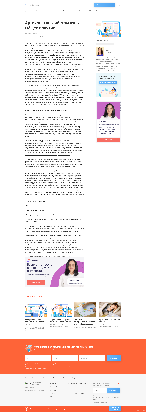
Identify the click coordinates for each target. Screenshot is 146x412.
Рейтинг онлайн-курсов (95, 11)
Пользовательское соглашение (51, 366)
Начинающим (54, 11)
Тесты (73, 11)
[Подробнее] (54, 272)
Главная (27, 378)
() (49, 95)
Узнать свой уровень (104, 5)
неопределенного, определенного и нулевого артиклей (52, 252)
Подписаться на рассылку (108, 82)
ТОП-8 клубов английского (76, 393)
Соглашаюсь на (39, 363)
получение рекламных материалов (71, 363)
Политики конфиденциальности (102, 366)
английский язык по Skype (59, 55)
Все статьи (53, 393)
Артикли (35, 327)
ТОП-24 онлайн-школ (56, 397)
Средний (66, 326)
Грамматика (28, 11)
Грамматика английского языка (41, 378)
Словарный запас (41, 11)
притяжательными (62, 141)
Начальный (28, 328)
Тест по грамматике (87, 327)
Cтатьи (65, 11)
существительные (108, 44)
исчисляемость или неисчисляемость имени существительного (47, 155)
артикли (98, 44)
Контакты (81, 11)
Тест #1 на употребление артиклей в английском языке (85, 321)
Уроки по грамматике (30, 330)
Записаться (114, 358)
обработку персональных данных (43, 363)
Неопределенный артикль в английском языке (35, 321)
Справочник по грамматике (38, 328)
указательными (50, 141)
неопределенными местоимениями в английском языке (44, 143)
